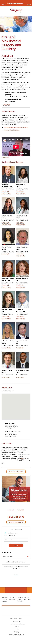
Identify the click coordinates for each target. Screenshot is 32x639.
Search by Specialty (12, 533)
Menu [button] (3, 4)
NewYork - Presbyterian (16, 612)
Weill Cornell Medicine (16, 609)
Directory (16, 632)
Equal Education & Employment (16, 624)
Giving (16, 629)
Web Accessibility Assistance (16, 634)
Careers (16, 626)
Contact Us (29, 590)
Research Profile (6, 193)
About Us (4, 597)
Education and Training (20, 599)
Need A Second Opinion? (16, 471)
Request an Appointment (16, 522)
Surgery (16, 10)
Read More (6, 104)
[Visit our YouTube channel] (16, 574)
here (22, 458)
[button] (29, 3)
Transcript (5, 157)
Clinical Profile (5, 191)
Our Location (2, 590)
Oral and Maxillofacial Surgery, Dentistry (16, 127)
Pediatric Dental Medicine (11, 130)
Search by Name (11, 535)
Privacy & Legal (16, 621)
